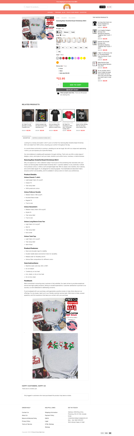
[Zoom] (24, 38)
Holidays (64, 18)
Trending (58, 12)
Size (57, 44)
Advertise (83, 12)
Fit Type (58, 28)
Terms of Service (27, 424)
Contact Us (25, 412)
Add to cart (75, 85)
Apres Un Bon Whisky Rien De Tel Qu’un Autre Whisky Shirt (82, 126)
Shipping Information (51, 412)
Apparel (50, 12)
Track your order (72, 12)
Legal (46, 421)
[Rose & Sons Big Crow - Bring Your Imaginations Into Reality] (67, 6)
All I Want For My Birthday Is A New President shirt (27, 126)
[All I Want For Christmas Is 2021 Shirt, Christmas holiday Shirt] (69, 115)
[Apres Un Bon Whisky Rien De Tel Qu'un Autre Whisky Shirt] (82, 115)
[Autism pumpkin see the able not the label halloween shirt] (42, 115)
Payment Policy (49, 415)
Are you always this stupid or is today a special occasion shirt (55, 126)
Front (61, 68)
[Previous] (24, 28)
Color (58, 54)
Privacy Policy (26, 421)
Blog (63, 12)
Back (61, 71)
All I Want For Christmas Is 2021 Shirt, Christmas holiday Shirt (67, 126)
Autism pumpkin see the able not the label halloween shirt (41, 126)
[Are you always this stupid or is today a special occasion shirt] (55, 115)
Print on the (59, 66)
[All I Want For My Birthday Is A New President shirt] (28, 115)
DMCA (47, 418)
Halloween (72, 18)
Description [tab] (26, 138)
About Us (24, 415)
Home (57, 18)
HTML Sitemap (49, 424)
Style (58, 35)
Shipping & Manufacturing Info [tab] (41, 138)
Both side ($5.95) (64, 73)
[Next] (51, 28)
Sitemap (47, 427)
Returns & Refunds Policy (29, 418)
